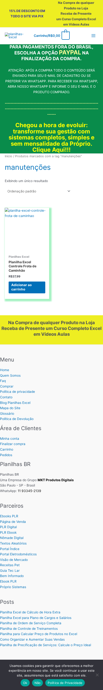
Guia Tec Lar (10, 570)
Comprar (6, 386)
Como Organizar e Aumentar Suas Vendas (32, 639)
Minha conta (9, 438)
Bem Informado (12, 576)
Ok (25, 683)
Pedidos (6, 455)
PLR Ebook (8, 532)
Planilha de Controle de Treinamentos (29, 629)
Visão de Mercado (14, 560)
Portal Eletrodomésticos (18, 554)
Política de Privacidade (65, 683)
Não (37, 683)
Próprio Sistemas (13, 587)
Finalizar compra (12, 444)
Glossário (7, 413)
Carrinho (6, 449)
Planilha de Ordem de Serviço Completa (30, 623)
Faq (3, 381)
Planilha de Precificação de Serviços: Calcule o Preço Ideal (45, 645)
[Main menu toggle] (93, 35)
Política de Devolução (17, 419)
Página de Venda (13, 522)
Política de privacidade (17, 392)
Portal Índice (9, 549)
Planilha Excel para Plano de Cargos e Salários (35, 618)
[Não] (97, 674)
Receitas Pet (10, 565)
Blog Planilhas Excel (15, 403)
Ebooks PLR (9, 516)
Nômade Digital (11, 538)
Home (4, 370)
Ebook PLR (8, 581)
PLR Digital (8, 527)
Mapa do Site (10, 408)
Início (8, 156)
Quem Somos (10, 375)
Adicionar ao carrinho (21, 287)
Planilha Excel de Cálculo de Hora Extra (30, 612)
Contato (6, 397)
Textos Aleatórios (13, 543)
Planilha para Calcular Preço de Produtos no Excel (38, 634)
